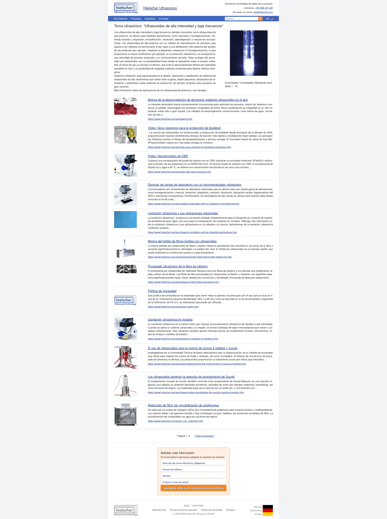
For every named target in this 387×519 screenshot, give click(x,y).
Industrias (150, 18)
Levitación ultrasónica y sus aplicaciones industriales (183, 213)
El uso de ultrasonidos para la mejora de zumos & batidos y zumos (192, 348)
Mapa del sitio (159, 509)
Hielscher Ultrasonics (160, 7)
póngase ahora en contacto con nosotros (193, 488)
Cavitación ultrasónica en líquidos (170, 319)
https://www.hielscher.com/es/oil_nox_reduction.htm (175, 421)
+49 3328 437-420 (264, 7)
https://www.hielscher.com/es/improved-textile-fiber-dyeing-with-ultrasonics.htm (190, 257)
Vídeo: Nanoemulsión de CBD (168, 156)
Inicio (186, 505)
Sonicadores (120, 18)
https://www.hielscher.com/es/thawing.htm (170, 119)
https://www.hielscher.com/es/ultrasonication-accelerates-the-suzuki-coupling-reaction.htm (196, 392)
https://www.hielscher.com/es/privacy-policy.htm (173, 306)
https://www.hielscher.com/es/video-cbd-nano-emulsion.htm (179, 171)
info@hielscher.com (263, 12)
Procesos (136, 18)
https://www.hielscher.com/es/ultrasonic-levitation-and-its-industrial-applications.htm (192, 232)
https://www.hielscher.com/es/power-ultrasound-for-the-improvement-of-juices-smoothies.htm (197, 364)
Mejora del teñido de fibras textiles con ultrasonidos (182, 241)
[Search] (260, 19)
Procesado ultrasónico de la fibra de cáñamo (178, 266)
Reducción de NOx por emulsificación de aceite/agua (183, 405)
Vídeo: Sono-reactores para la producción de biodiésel (184, 128)
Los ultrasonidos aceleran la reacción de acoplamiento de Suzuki (191, 376)
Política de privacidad (162, 291)
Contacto (163, 18)
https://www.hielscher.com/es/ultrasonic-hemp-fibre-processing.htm (183, 282)
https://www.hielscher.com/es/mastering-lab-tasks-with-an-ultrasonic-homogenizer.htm (193, 203)
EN (268, 18)
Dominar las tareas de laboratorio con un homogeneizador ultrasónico (194, 184)
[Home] (126, 7)
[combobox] (241, 18)
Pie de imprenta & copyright (183, 509)
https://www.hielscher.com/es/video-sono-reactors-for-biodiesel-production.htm (189, 147)
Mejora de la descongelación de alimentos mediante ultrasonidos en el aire (198, 99)
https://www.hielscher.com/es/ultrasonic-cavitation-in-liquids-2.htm (183, 338)
